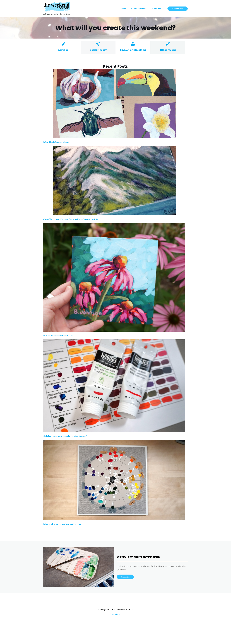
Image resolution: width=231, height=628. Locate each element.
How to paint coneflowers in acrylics (58, 335)
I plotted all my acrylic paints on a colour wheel (62, 524)
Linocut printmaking (133, 50)
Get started (125, 577)
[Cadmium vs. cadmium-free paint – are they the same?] (114, 385)
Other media (168, 50)
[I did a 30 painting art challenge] (114, 103)
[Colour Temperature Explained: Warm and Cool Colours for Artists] (114, 180)
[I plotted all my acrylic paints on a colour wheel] (114, 480)
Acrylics (63, 50)
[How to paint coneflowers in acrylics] (114, 277)
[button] (147, 8)
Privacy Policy (115, 614)
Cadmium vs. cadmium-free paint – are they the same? (65, 436)
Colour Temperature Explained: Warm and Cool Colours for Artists (70, 219)
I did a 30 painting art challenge (56, 142)
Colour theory (98, 50)
